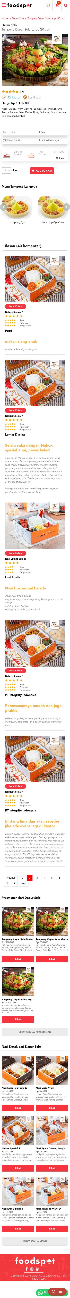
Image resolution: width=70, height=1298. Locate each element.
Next (24, 884)
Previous (10, 878)
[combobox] (6, 170)
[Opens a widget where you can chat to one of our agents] (57, 1292)
